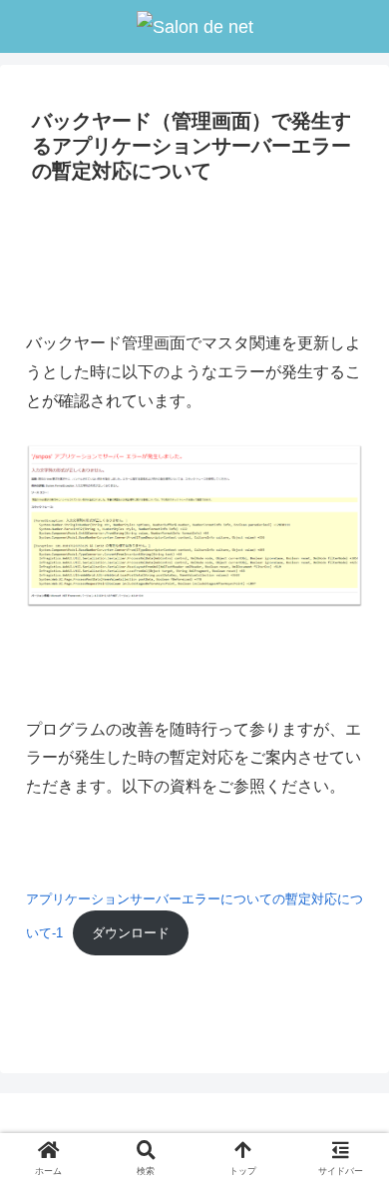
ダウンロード (131, 932)
